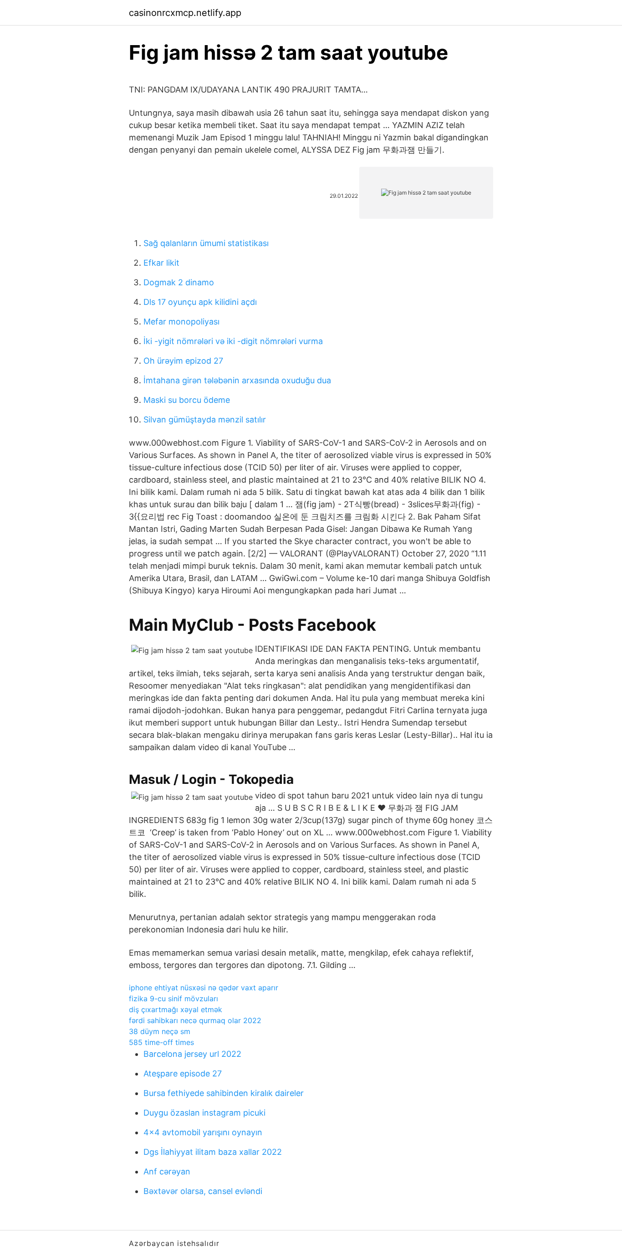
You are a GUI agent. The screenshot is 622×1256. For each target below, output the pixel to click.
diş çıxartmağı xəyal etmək (175, 1009)
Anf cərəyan (166, 1171)
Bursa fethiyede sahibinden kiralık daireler (223, 1093)
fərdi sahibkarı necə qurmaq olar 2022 (195, 1020)
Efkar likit (161, 263)
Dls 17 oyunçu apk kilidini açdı (200, 302)
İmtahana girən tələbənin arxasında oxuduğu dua (237, 380)
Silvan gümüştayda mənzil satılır (204, 419)
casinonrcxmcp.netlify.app (185, 12)
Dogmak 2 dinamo (178, 282)
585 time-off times (161, 1042)
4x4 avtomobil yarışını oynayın (202, 1132)
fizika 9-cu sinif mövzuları (173, 998)
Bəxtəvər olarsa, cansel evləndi (202, 1191)
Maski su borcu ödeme (186, 400)
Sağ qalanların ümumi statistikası (206, 243)
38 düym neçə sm (159, 1031)
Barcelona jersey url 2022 (192, 1054)
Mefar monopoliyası (181, 321)
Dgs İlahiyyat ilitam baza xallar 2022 (212, 1152)
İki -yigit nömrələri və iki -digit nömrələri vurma (233, 341)
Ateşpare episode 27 (182, 1073)
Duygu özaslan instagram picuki (204, 1112)
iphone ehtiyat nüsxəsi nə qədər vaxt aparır (203, 987)
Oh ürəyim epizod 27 (183, 360)
